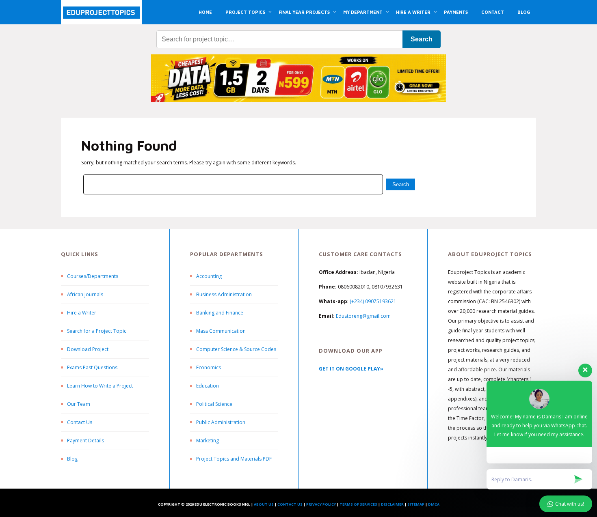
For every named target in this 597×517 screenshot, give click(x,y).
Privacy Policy (321, 504)
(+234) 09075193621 (373, 301)
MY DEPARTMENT (363, 12)
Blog (72, 458)
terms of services (358, 504)
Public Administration (220, 422)
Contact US (290, 504)
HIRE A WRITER (413, 12)
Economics (208, 367)
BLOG (523, 12)
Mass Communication (221, 330)
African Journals (85, 294)
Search (422, 39)
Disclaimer (392, 504)
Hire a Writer (81, 312)
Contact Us (79, 422)
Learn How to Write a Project (100, 385)
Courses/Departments (92, 276)
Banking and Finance (219, 312)
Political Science (214, 404)
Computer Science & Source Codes (236, 349)
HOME (205, 12)
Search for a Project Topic (96, 330)
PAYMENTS (456, 12)
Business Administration (224, 294)
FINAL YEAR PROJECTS (304, 12)
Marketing (207, 440)
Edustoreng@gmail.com (363, 315)
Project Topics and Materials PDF (234, 458)
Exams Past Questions (92, 367)
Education (207, 385)
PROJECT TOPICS (245, 12)
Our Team (78, 404)
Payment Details (85, 440)
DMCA (433, 504)
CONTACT (492, 12)
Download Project (87, 349)
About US (264, 504)
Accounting (209, 276)
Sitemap (415, 504)
